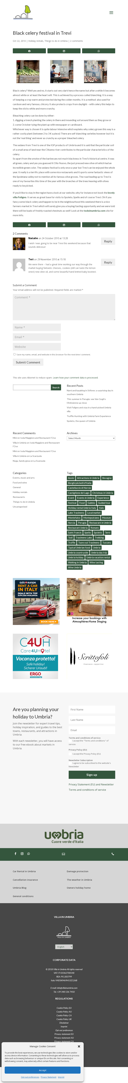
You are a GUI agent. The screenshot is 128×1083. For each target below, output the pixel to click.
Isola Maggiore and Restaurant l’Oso (38, 437)
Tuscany (106, 542)
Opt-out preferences (30, 1077)
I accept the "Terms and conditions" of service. (88, 742)
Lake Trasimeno (76, 512)
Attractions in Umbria (88, 478)
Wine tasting (96, 562)
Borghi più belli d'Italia (79, 483)
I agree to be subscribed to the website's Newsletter (90, 765)
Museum (106, 517)
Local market (94, 512)
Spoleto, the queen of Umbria (81, 421)
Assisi (71, 478)
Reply (108, 241)
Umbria (96, 547)
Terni (107, 532)
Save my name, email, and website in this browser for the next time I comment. (54, 354)
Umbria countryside (78, 552)
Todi (70, 537)
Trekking (99, 537)
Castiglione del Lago (78, 492)
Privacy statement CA (64, 1041)
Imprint (61, 1077)
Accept (42, 1070)
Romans (95, 527)
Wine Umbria (74, 567)
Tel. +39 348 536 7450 (64, 991)
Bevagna (106, 478)
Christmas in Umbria (102, 492)
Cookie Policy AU (64, 1011)
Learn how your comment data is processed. (75, 377)
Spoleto (98, 532)
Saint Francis (74, 532)
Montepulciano (91, 517)
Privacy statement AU (64, 1037)
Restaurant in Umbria (100, 522)
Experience (103, 497)
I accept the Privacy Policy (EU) (86, 753)
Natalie (33, 238)
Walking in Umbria (77, 562)
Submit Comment (28, 362)
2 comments (76, 40)
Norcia (71, 522)
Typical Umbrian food (79, 547)
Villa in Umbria (19, 442)
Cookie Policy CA (64, 1015)
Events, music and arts (24, 477)
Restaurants (19, 497)
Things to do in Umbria (56, 40)
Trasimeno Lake (84, 537)
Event (71, 497)
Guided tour (104, 502)
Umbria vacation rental (98, 557)
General (17, 487)
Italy (101, 507)
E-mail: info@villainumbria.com (64, 988)
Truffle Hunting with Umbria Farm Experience (89, 416)
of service (87, 789)
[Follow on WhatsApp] (28, 853)
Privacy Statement (48, 1077)
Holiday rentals (35, 40)
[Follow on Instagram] (22, 853)
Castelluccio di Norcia (79, 487)
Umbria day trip (99, 552)
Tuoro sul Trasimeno (88, 542)
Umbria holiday (76, 557)
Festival (72, 502)
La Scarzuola (36, 456)
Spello (87, 532)
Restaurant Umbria (78, 527)
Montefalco (74, 517)
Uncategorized (20, 506)
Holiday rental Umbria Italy (82, 507)
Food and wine (20, 482)
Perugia (82, 522)
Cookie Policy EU (64, 1008)
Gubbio (91, 502)
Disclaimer (64, 1022)
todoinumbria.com (94, 210)
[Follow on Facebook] (15, 853)
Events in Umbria (85, 497)
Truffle (71, 542)
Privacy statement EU (64, 1034)
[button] (79, 1046)
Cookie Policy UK (64, 1019)
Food (82, 502)
